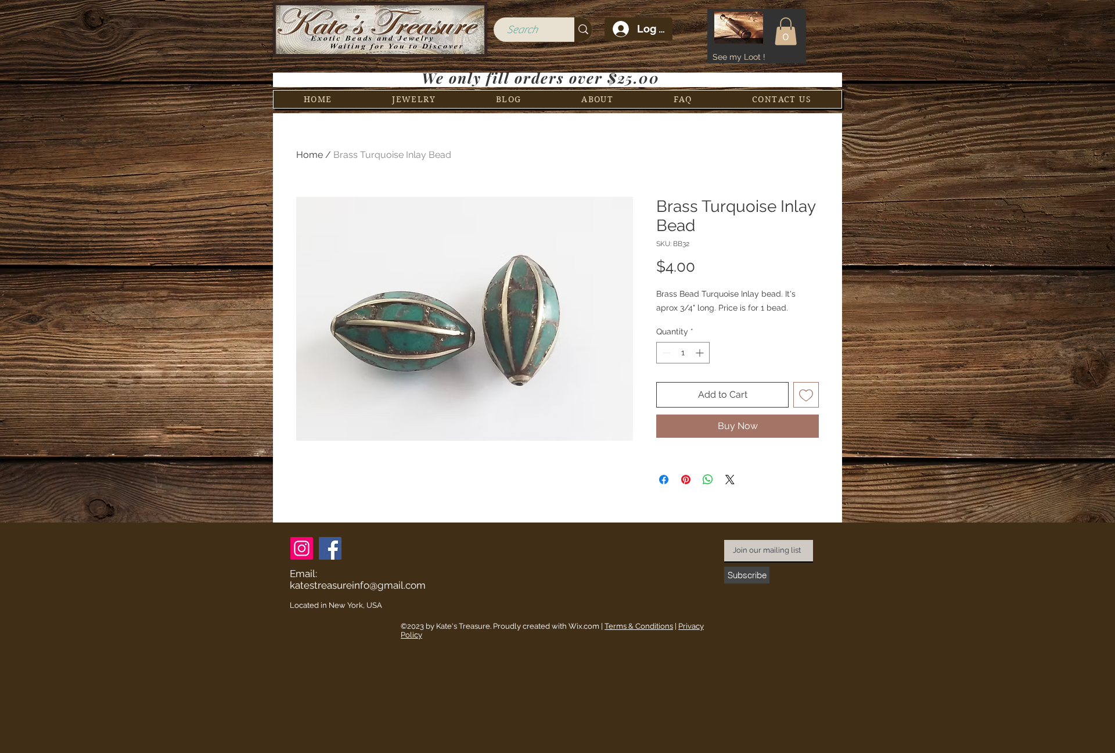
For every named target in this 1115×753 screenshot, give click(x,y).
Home (309, 154)
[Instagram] (301, 548)
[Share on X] (730, 480)
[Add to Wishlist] (806, 395)
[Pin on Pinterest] (686, 480)
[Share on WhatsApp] (708, 480)
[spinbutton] (682, 353)
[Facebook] (330, 548)
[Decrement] (665, 353)
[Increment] (700, 353)
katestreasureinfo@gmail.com (358, 585)
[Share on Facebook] (664, 480)
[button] (785, 31)
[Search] (583, 29)
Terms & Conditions (639, 626)
